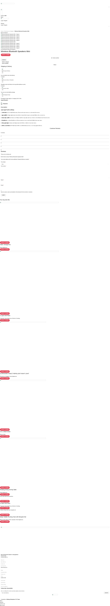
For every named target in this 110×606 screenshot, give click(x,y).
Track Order (3, 580)
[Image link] (55, 540)
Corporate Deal (3, 572)
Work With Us (3, 561)
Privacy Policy (3, 584)
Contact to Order (6, 54)
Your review (3, 166)
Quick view (4, 512)
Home (2, 31)
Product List (3, 574)
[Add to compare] (1, 512)
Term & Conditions (4, 586)
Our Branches (3, 565)
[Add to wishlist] (7, 512)
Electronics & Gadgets (9, 31)
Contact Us (3, 563)
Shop (2, 576)
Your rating (3, 161)
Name (2, 179)
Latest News (3, 582)
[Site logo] (7, 4)
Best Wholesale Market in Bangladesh (9, 554)
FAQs (2, 570)
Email (2, 185)
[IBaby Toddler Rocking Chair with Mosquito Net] (8, 509)
